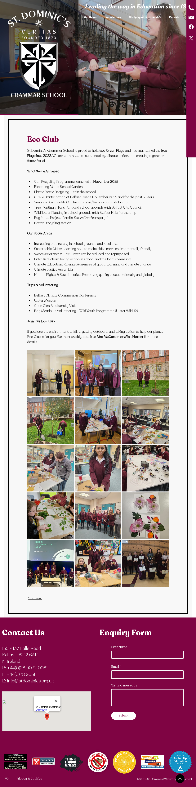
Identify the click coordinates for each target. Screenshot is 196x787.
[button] (92, 17)
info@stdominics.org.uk (30, 681)
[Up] (180, 778)
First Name (119, 647)
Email (115, 666)
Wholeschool (184, 779)
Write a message (124, 685)
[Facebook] (191, 27)
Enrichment (35, 598)
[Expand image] (50, 373)
